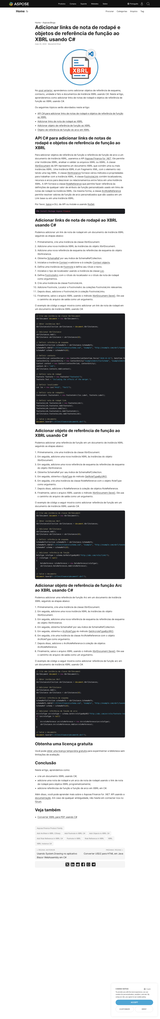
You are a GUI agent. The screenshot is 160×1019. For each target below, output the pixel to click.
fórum (38, 801)
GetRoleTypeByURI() (96, 476)
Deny (144, 1009)
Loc (102, 271)
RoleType (67, 476)
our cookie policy (140, 997)
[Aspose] (19, 4)
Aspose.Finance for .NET (98, 158)
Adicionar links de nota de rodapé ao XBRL (60, 121)
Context (63, 262)
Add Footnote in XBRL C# (74, 833)
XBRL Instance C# (44, 844)
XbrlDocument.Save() (104, 295)
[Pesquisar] (148, 4)
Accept (134, 1002)
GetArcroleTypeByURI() (101, 631)
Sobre (105, 4)
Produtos (61, 4)
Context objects (101, 262)
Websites (94, 4)
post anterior (45, 90)
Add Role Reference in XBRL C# (50, 838)
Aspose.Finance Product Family (49, 828)
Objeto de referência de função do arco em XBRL (64, 129)
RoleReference (74, 183)
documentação (43, 798)
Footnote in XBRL (74, 838)
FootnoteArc (51, 275)
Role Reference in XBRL (94, 838)
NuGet (91, 204)
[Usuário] (142, 4)
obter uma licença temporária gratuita (67, 751)
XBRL (110, 838)
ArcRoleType (69, 631)
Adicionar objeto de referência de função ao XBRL (64, 125)
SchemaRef (53, 258)
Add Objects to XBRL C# (99, 833)
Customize (125, 1009)
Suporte (83, 4)
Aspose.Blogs (49, 22)
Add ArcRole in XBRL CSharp (48, 833)
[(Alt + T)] (27, 11)
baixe (49, 204)
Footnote (68, 266)
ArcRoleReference (111, 191)
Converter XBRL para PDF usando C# (57, 817)
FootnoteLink (91, 176)
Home (20, 11)
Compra (73, 4)
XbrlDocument (42, 165)
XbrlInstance (74, 173)
